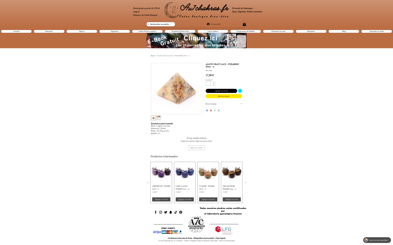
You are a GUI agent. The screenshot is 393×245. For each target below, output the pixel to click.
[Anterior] (147, 182)
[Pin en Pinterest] (211, 110)
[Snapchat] (171, 212)
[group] (196, 182)
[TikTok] (176, 212)
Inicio (153, 56)
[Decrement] (207, 83)
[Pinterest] (181, 212)
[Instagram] (161, 212)
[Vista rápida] (161, 172)
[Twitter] (166, 212)
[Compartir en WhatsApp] (215, 110)
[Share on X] (218, 110)
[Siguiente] (245, 182)
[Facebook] (156, 212)
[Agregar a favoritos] (240, 91)
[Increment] (213, 83)
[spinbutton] (210, 83)
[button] (244, 24)
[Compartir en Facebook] (207, 110)
